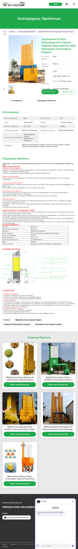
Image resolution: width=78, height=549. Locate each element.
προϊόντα (12, 31)
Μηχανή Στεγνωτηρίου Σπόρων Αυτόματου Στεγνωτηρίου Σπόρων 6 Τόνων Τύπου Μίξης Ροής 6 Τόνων (58, 378)
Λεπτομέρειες (17, 101)
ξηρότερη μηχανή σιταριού (26, 31)
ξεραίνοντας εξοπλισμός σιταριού (17, 324)
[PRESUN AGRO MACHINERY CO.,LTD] (13, 4)
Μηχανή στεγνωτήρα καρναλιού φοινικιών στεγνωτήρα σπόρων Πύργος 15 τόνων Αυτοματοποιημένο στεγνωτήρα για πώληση (19, 428)
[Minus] (73, 501)
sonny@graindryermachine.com (18, 517)
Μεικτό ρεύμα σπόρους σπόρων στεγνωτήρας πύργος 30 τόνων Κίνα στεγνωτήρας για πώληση (20, 478)
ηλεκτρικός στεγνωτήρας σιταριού (48, 324)
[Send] (73, 546)
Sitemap (13, 544)
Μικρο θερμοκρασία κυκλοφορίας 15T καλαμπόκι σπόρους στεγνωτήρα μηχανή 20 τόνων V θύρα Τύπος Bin (58, 428)
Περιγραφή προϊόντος (46, 101)
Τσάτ (55, 4)
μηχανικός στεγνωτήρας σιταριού (28, 320)
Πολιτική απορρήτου (5, 545)
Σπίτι (4, 31)
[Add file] (37, 546)
